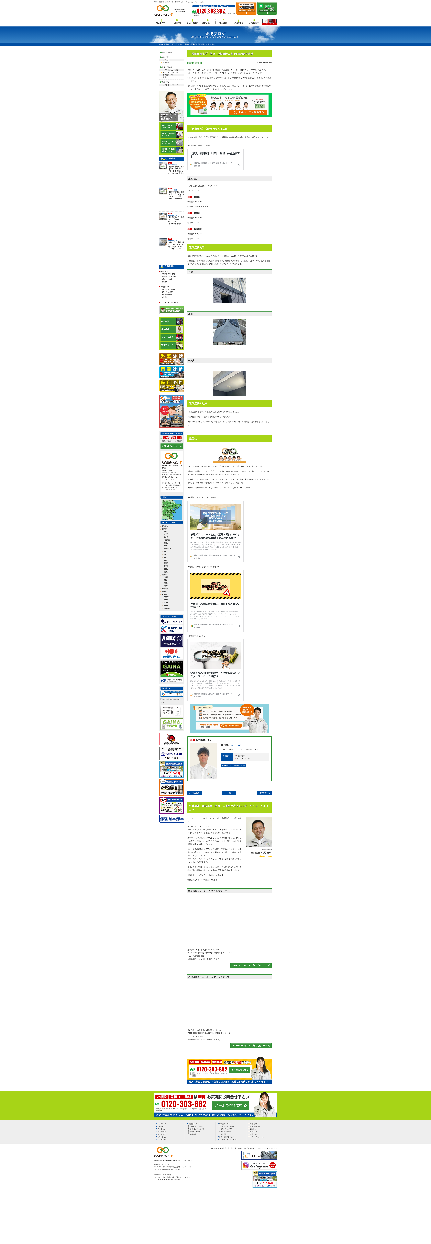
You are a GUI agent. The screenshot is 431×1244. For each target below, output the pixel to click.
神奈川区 (167, 540)
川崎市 (164, 575)
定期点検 (191, 63)
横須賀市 (165, 589)
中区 (165, 551)
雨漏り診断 (253, 1124)
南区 (165, 557)
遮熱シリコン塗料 (167, 292)
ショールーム (162, 1139)
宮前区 (166, 583)
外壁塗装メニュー (194, 1124)
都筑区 (166, 543)
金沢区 (166, 572)
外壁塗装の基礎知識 (170, 70)
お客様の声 (254, 23)
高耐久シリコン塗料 (168, 274)
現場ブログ (238, 23)
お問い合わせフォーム (172, 446)
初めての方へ (161, 23)
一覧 (229, 793)
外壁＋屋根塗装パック (226, 1137)
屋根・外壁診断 (255, 1126)
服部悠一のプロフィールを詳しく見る (233, 765)
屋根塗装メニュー (225, 1124)
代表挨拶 (165, 329)
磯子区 (166, 566)
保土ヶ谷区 (167, 548)
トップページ (162, 1124)
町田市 (166, 605)
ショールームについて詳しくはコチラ (250, 965)
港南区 (166, 569)
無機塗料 (164, 282)
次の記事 (195, 793)
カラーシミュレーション (258, 1137)
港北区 (166, 537)
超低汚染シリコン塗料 (169, 276)
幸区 (165, 580)
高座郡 (164, 591)
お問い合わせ (162, 1137)
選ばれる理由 (192, 23)
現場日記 (198, 63)
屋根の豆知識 (167, 53)
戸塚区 (166, 546)
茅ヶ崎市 (165, 526)
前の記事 (263, 793)
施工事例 (223, 23)
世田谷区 (167, 597)
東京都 (164, 594)
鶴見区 (166, 534)
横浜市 (164, 529)
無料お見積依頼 (239, 1070)
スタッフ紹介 (167, 337)
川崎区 (166, 577)
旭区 (165, 560)
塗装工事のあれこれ (170, 72)
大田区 (166, 600)
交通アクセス (167, 345)
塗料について (168, 75)
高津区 (166, 586)
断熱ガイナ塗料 (167, 279)
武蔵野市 (167, 608)
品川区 (166, 602)
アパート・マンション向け (169, 302)
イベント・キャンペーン (172, 85)
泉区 (165, 531)
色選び (165, 77)
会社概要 (165, 321)
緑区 (165, 554)
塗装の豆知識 (167, 67)
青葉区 (166, 563)
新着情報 (165, 82)
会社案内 (177, 23)
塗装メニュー (207, 23)
